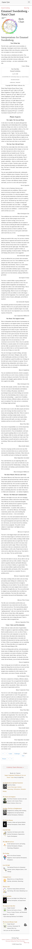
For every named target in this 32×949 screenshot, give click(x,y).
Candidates (8, 939)
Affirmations (17, 789)
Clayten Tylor (6, 2)
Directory (19, 939)
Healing (12, 941)
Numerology (10, 789)
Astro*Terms (16, 941)
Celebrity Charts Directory (15, 767)
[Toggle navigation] (29, 2)
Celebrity (3, 939)
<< (3, 753)
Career (10, 753)
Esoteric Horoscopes (12, 787)
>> (11, 758)
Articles (19, 787)
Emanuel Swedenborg (5, 7)
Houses (4, 758)
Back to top (26, 942)
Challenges (17, 753)
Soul (23, 755)
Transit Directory (14, 939)
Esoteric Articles (25, 939)
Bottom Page (26, 7)
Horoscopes (8, 941)
